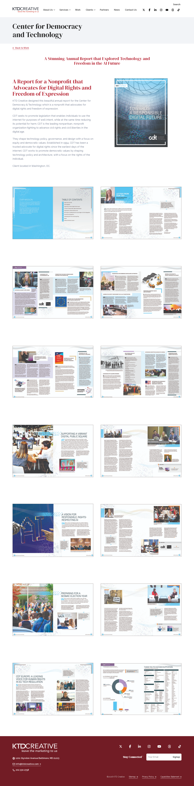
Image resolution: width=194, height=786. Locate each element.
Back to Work (22, 48)
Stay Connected (133, 757)
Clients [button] (89, 10)
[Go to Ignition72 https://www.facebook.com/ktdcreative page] (149, 10)
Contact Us (131, 10)
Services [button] (64, 10)
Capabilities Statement (169, 777)
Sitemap (132, 777)
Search (176, 4)
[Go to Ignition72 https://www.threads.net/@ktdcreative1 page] (173, 10)
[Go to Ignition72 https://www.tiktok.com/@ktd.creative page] (178, 10)
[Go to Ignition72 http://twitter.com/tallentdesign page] (144, 10)
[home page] (35, 748)
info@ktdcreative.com (27, 764)
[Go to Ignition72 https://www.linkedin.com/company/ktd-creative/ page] (155, 10)
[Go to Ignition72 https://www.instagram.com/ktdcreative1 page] (161, 10)
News (117, 10)
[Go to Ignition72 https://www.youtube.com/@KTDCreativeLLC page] (167, 10)
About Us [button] (48, 10)
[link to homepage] (26, 10)
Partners (104, 10)
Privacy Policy (148, 777)
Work (78, 10)
